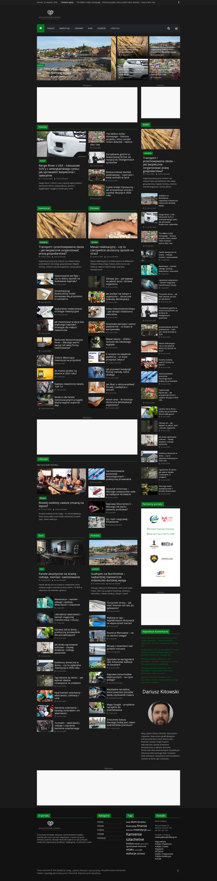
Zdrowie (100, 826)
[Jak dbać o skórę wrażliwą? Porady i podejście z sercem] (96, 383)
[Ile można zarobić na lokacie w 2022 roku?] (45, 369)
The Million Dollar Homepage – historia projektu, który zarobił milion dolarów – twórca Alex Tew (165, 71)
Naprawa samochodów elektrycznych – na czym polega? (120, 677)
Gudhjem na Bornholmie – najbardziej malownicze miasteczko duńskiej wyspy (163, 49)
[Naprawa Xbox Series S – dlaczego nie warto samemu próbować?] (96, 502)
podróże (101, 28)
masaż (137, 843)
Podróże (100, 830)
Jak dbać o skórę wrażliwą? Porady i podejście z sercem (120, 387)
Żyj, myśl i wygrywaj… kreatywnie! (117, 520)
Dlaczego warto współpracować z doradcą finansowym (167, 488)
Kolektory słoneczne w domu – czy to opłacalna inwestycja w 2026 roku (68, 665)
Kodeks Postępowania (164, 854)
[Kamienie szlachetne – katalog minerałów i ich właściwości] (45, 706)
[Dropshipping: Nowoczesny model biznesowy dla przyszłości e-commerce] (45, 290)
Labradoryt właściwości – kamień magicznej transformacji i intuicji (68, 617)
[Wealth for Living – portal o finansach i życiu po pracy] (40, 28)
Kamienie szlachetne (135, 837)
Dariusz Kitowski (62, 76)
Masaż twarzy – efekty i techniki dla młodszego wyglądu (118, 341)
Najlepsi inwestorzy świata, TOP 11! (69, 385)
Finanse (100, 822)
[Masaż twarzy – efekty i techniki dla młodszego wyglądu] (96, 338)
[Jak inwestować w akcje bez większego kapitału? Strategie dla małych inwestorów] (45, 321)
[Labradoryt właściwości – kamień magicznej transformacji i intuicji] (45, 613)
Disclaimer (159, 851)
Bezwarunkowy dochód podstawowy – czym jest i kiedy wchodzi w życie (120, 175)
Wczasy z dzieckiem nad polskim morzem (119, 647)
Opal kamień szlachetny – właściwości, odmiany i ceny (68, 695)
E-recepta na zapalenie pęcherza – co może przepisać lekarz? (118, 357)
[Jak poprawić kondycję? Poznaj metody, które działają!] (96, 368)
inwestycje (64, 28)
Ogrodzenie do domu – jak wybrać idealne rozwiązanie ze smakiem (69, 680)
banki (128, 822)
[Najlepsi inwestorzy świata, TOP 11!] (45, 383)
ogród (128, 846)
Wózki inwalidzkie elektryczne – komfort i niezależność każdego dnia (159, 643)
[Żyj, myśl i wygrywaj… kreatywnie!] (96, 518)
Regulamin (159, 849)
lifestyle (115, 28)
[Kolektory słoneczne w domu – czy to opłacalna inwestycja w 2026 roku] (45, 661)
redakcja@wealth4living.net (166, 837)
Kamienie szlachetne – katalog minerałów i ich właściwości (67, 710)
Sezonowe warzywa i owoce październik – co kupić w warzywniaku (120, 326)
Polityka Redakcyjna (163, 856)
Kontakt (158, 859)
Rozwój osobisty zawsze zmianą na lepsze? (61, 504)
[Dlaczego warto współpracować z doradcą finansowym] (149, 485)
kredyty (130, 843)
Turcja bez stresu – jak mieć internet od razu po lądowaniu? (120, 605)
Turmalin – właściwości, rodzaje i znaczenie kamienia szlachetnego (67, 725)
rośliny (136, 850)
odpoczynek (144, 844)
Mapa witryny (160, 841)
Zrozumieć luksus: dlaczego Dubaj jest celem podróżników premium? (121, 722)
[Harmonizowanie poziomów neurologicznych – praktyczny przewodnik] (96, 470)
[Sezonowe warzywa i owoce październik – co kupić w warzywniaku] (96, 323)
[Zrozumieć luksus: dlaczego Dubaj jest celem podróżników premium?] (97, 718)
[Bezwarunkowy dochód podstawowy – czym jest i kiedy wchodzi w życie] (96, 171)
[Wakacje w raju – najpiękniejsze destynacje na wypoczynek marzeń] (97, 616)
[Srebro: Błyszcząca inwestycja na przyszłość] (45, 356)
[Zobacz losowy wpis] (176, 28)
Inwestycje (101, 838)
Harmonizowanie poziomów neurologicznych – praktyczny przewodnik (118, 475)
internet (129, 830)
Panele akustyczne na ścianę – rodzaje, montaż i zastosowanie (59, 575)
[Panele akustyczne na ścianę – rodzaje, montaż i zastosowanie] (61, 541)
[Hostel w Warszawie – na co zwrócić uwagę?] (97, 631)
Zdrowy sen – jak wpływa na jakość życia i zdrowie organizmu (119, 281)
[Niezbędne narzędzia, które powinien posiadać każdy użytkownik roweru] (97, 688)
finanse (50, 28)
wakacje (131, 853)
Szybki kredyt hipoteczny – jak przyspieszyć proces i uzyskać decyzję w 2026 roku (120, 191)
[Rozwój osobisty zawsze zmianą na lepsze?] (61, 470)
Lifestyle (100, 834)
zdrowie (79, 28)
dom (90, 28)
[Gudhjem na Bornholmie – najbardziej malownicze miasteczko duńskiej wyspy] (164, 37)
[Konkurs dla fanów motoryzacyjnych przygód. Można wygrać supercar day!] (45, 396)
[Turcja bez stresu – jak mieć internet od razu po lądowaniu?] (97, 601)
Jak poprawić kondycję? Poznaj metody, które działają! (118, 372)
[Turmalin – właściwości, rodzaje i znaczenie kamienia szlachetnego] (45, 721)
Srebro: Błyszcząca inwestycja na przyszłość (68, 359)
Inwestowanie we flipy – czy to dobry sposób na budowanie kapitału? (67, 278)
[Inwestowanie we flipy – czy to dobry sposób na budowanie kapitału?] (45, 274)
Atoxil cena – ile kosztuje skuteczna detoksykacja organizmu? (119, 402)
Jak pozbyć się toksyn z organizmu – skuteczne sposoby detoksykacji (118, 296)
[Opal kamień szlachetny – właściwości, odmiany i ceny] (45, 691)
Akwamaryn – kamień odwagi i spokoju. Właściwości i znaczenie (67, 602)
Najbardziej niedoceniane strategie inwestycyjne (68, 310)
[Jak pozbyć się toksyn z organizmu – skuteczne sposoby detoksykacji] (96, 292)
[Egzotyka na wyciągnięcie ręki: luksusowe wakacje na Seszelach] (97, 658)
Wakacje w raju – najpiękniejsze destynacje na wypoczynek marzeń (120, 620)
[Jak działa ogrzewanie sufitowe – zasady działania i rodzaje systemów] (45, 643)
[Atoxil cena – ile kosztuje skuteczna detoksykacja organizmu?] (96, 398)
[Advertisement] (87, 104)
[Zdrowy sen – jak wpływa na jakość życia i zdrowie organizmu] (96, 277)
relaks (130, 849)
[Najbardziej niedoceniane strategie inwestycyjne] (45, 307)
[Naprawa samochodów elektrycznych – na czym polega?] (97, 673)
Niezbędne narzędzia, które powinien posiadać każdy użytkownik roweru (120, 692)
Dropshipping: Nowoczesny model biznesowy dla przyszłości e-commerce (68, 295)
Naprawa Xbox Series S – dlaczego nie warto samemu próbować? (119, 506)
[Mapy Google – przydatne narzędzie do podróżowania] (97, 703)
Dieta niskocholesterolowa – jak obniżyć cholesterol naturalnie (120, 311)
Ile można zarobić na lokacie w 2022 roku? (66, 372)
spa (140, 849)
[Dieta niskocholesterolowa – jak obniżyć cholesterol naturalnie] (96, 307)
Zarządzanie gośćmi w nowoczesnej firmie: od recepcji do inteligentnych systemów (120, 158)
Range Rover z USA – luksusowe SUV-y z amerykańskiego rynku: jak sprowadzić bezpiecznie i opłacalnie (118, 2)
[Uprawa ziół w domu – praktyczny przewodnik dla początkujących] (45, 628)
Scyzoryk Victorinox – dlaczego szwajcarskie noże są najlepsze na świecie (120, 491)
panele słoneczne (139, 846)
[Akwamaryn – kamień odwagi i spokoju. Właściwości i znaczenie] (45, 598)
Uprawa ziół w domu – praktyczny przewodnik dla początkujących (67, 632)
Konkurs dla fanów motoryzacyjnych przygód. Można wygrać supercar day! (69, 401)
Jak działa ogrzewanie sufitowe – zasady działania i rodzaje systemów (66, 648)
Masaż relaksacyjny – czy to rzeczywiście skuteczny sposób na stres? (112, 250)
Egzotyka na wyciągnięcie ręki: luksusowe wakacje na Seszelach (120, 662)
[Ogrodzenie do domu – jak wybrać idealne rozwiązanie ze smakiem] (45, 676)
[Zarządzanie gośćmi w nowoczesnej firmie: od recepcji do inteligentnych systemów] (96, 153)
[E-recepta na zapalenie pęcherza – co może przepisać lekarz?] (96, 353)
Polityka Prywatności (163, 844)
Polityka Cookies (161, 846)
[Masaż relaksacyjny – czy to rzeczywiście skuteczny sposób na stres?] (112, 214)
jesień (149, 830)
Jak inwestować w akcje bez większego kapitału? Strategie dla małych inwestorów (69, 326)
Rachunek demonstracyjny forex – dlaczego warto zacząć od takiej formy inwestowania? (69, 343)
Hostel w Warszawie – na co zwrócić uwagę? (120, 634)
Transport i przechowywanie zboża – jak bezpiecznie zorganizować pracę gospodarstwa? (74, 71)
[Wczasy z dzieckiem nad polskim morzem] (97, 645)
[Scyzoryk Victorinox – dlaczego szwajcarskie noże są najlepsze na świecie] (96, 487)
